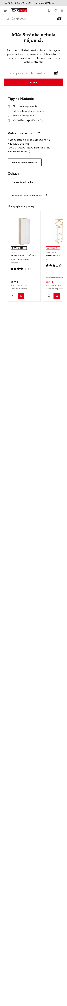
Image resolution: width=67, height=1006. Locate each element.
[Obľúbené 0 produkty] (55, 10)
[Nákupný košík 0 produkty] (62, 10)
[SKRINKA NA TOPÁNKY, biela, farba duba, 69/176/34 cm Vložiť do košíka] (21, 296)
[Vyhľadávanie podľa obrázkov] (59, 19)
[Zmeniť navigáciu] (5, 10)
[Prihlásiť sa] (49, 10)
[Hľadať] (8, 19)
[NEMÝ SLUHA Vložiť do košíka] (57, 296)
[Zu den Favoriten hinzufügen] (14, 296)
